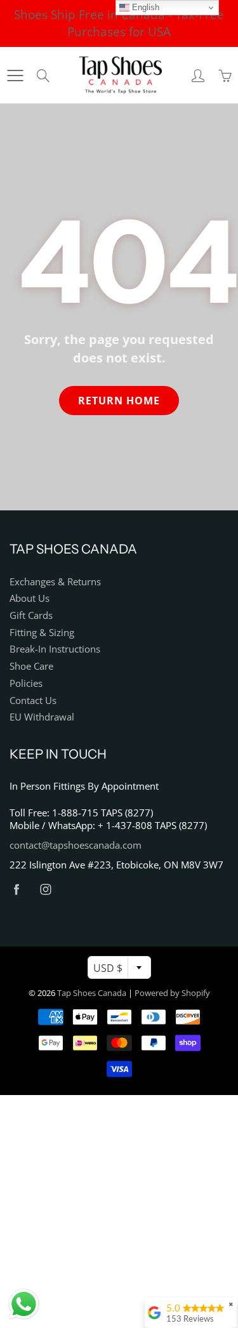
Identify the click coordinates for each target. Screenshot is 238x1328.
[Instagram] (45, 889)
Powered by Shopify (172, 993)
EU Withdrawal (42, 717)
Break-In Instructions (55, 649)
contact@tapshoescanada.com (76, 845)
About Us (30, 598)
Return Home (119, 401)
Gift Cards (31, 615)
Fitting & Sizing (42, 633)
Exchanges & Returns (55, 582)
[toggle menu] (15, 75)
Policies (26, 683)
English (144, 7)
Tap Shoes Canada (91, 993)
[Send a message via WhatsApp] (23, 1304)
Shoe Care (31, 666)
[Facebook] (16, 889)
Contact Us (33, 700)
